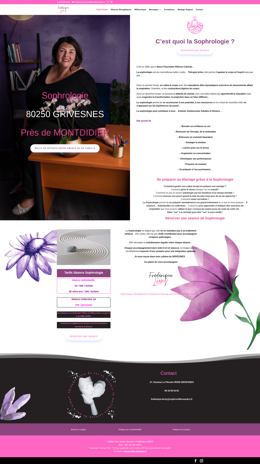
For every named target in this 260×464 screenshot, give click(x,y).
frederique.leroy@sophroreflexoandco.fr (171, 399)
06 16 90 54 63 (172, 391)
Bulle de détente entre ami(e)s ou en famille (65, 148)
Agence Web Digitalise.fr (135, 451)
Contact (199, 10)
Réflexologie (140, 10)
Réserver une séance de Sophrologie (195, 218)
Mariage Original (185, 10)
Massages (153, 10)
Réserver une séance (195, 50)
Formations (169, 10)
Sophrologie (102, 10)
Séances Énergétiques (121, 10)
